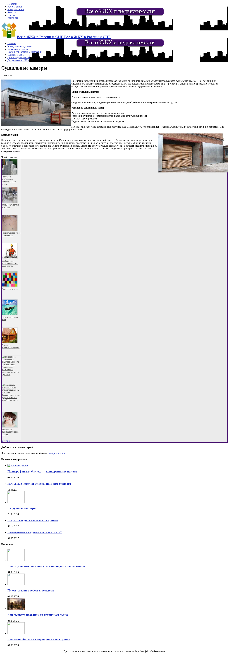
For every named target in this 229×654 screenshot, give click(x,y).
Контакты (12, 18)
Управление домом (17, 49)
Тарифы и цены (15, 54)
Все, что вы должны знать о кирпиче (32, 520)
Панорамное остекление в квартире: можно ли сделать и (10, 371)
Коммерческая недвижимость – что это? (34, 532)
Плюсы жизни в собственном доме (30, 590)
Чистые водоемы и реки (10, 318)
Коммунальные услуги (19, 46)
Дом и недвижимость (18, 57)
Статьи (11, 15)
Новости (12, 3)
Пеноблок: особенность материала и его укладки (9, 180)
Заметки (11, 12)
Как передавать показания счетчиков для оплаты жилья (46, 566)
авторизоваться (57, 453)
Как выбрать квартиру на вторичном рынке (37, 614)
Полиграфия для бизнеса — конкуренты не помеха (42, 471)
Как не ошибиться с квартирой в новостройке (38, 639)
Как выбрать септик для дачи (10, 206)
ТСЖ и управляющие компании (24, 52)
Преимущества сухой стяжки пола (11, 234)
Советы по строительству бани (10, 346)
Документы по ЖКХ (18, 60)
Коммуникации (15, 9)
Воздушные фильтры (21, 508)
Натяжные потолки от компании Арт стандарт (39, 483)
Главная (11, 43)
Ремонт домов (14, 6)
